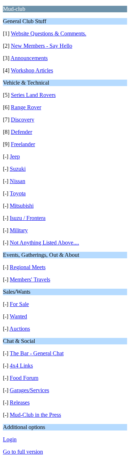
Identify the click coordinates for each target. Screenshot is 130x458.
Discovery (22, 119)
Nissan (17, 181)
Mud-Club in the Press (35, 415)
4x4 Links (21, 365)
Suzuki (18, 169)
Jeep (15, 156)
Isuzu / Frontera (28, 218)
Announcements (29, 58)
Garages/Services (29, 390)
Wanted (18, 316)
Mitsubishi (22, 206)
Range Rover (26, 107)
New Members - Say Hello (41, 46)
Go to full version (23, 452)
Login (10, 439)
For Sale (19, 304)
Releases (20, 402)
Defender (21, 132)
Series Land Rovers (33, 95)
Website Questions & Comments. (48, 33)
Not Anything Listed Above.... (44, 242)
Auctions (19, 329)
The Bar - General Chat (37, 353)
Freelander (23, 144)
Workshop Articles (32, 70)
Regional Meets (28, 267)
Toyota (18, 193)
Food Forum (24, 378)
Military (19, 230)
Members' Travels (30, 279)
